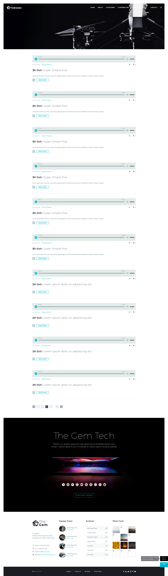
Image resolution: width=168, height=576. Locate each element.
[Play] (36, 59)
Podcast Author (46, 278)
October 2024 (91, 532)
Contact (153, 7)
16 (57, 406)
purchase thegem (84, 495)
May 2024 (90, 554)
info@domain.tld (44, 551)
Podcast (135, 7)
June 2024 (90, 550)
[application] (84, 58)
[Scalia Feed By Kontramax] (116, 529)
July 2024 (90, 546)
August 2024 (91, 541)
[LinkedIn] (126, 571)
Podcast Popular (47, 64)
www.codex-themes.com (47, 555)
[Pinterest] (133, 571)
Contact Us (78, 571)
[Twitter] (128, 571)
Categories (110, 7)
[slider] (132, 60)
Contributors (123, 7)
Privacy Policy (98, 571)
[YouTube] (135, 571)
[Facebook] (123, 571)
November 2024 (92, 528)
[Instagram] (130, 571)
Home (93, 7)
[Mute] (127, 59)
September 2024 (92, 537)
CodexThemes (38, 571)
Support (69, 571)
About (100, 7)
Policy (144, 7)
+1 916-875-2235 (44, 545)
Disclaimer (87, 571)
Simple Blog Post (72, 528)
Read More (43, 80)
